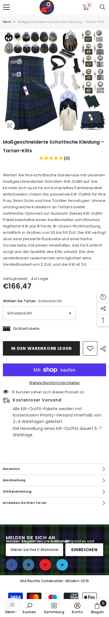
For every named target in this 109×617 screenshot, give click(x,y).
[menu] (6, 7)
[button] (54, 158)
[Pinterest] (45, 565)
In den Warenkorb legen (41, 348)
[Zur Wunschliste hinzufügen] (90, 348)
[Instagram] (28, 565)
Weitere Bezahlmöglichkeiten (54, 382)
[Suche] (102, 7)
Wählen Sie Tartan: (32, 300)
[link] (29, 608)
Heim (7, 22)
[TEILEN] (101, 349)
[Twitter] (62, 565)
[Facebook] (11, 565)
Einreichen (84, 550)
